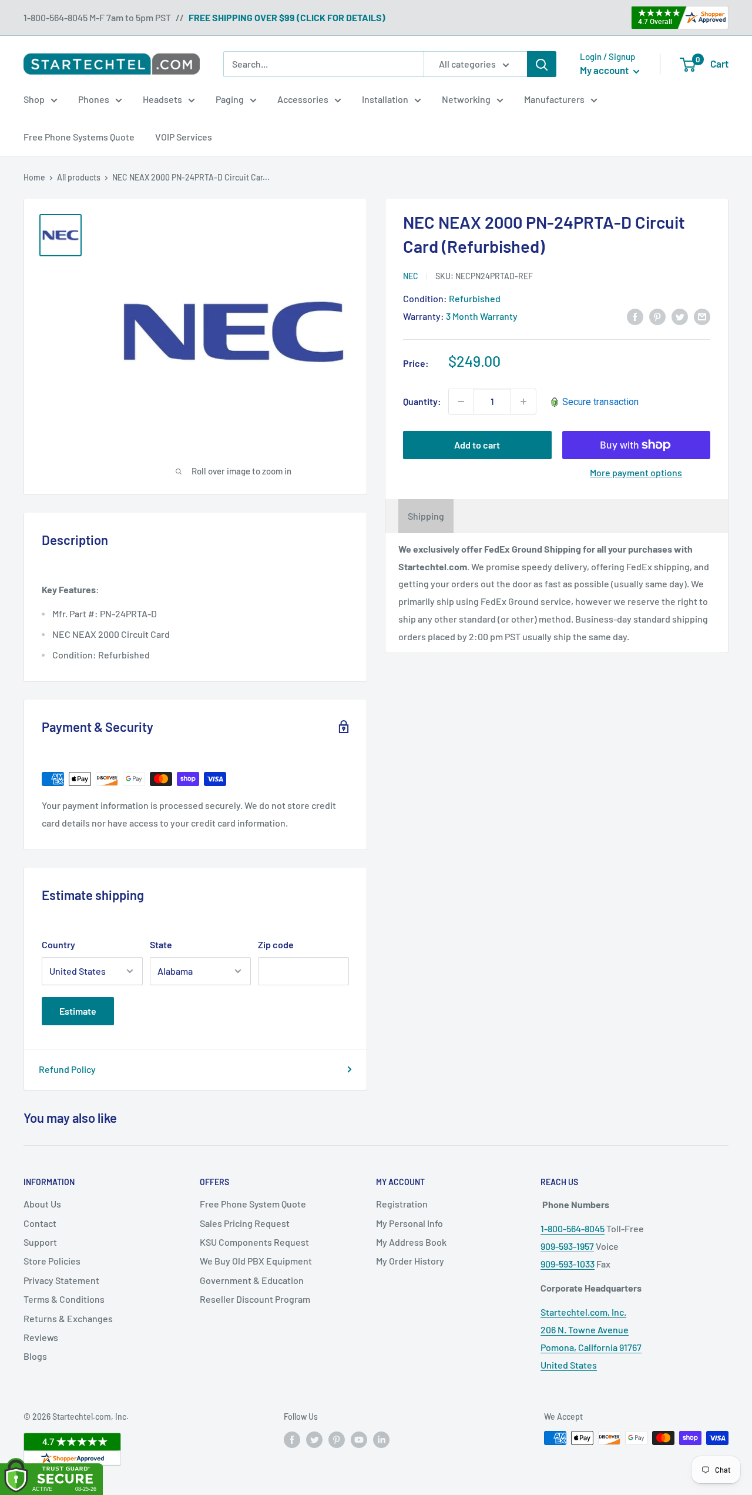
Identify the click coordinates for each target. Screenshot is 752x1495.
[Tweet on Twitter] (680, 316)
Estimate (77, 1010)
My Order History (410, 1260)
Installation (385, 99)
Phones (93, 99)
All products (78, 177)
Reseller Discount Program (255, 1299)
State (161, 944)
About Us (42, 1203)
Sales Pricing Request (245, 1223)
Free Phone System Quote (253, 1203)
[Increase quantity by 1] (523, 401)
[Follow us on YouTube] (359, 1439)
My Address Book (411, 1241)
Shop (34, 99)
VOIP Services (183, 136)
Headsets (162, 99)
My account (605, 70)
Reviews (41, 1337)
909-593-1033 (567, 1263)
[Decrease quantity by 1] (461, 401)
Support (40, 1241)
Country (58, 944)
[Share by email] (702, 316)
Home (34, 177)
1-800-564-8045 (572, 1228)
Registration (402, 1203)
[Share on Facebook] (635, 316)
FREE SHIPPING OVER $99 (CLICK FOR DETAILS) (287, 17)
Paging (230, 99)
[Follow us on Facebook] (292, 1439)
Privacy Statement (61, 1280)
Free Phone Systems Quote (79, 136)
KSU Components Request (254, 1241)
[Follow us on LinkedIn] (381, 1439)
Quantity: (422, 401)
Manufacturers (554, 99)
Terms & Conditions (64, 1299)
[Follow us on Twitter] (314, 1439)
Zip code (276, 944)
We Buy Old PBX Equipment (256, 1260)
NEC (410, 276)
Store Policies (52, 1260)
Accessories (302, 99)
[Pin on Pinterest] (657, 316)
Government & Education (252, 1280)
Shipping (426, 515)
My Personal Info (409, 1223)
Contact (40, 1223)
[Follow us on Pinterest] (336, 1439)
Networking (466, 99)
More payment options (636, 472)
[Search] (541, 64)
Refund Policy (67, 1069)
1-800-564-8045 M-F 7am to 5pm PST (97, 17)
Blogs (35, 1356)
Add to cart (477, 444)
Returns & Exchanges (68, 1318)
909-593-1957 (567, 1246)
